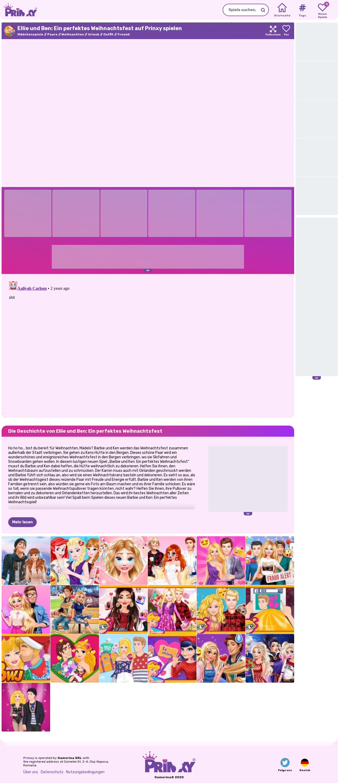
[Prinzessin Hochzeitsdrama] (172, 560)
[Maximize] (273, 30)
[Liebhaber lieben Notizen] (172, 658)
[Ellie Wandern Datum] (172, 609)
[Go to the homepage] (18, 10)
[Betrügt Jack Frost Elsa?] (74, 560)
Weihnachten (73, 34)
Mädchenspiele (30, 34)
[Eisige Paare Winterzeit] (26, 560)
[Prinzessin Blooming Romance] (74, 658)
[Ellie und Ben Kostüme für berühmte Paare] (26, 707)
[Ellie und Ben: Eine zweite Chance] (270, 609)
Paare (52, 34)
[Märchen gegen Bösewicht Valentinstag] (270, 658)
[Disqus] (148, 345)
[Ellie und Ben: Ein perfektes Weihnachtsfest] (26, 658)
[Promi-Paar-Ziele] (123, 609)
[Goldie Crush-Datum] (26, 609)
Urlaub (93, 34)
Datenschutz (52, 772)
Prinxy (28, 758)
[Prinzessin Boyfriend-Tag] (221, 658)
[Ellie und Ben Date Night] (221, 560)
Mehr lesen (22, 522)
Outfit (108, 34)
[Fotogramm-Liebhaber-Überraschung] (123, 560)
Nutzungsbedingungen (85, 772)
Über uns (30, 772)
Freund (124, 34)
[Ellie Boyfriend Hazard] (270, 560)
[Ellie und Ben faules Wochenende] (221, 609)
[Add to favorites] (286, 30)
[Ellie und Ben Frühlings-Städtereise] (123, 658)
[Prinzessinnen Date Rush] (74, 609)
